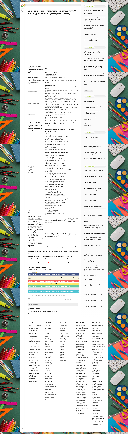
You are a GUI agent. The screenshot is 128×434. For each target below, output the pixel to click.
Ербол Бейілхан (80, 407)
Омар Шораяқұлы (97, 359)
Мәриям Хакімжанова (98, 344)
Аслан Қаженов (80, 338)
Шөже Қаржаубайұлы (98, 418)
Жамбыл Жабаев (80, 370)
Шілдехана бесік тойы (66, 335)
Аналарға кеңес (33, 381)
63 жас (62, 354)
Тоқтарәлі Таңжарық (97, 386)
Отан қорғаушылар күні (51, 356)
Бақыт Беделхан (80, 351)
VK (34, 269)
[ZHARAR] (22, 4)
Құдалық (62, 328)
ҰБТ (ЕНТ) (31, 368)
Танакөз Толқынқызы (97, 381)
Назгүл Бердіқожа (97, 352)
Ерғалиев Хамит (80, 411)
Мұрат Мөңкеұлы (96, 336)
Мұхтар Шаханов (96, 351)
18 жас (62, 343)
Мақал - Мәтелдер (33, 333)
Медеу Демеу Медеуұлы (98, 346)
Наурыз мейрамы (49, 340)
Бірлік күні (47, 348)
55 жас (62, 351)
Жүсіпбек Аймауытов (81, 384)
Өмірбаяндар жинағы (34, 346)
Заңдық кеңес (32, 375)
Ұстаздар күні (48, 375)
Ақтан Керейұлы (80, 330)
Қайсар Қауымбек (81, 399)
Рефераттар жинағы (34, 340)
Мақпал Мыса (95, 332)
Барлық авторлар (88, 90)
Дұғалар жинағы (33, 362)
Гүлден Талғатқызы (95, 160)
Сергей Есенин (96, 376)
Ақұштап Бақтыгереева (82, 328)
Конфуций (88, 54)
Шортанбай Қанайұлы (98, 416)
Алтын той (63, 340)
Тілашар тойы (64, 333)
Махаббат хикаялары (34, 365)
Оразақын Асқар (96, 365)
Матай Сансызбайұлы (98, 333)
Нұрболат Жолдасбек (97, 357)
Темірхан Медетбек (97, 384)
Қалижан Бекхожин (81, 400)
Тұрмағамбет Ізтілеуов (98, 389)
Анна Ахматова (80, 344)
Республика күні (49, 380)
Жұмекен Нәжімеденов (82, 383)
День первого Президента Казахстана (48, 389)
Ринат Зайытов (96, 367)
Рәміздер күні (48, 364)
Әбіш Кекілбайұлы (81, 348)
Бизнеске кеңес (33, 372)
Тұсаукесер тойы (64, 336)
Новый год (47, 327)
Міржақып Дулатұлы (97, 349)
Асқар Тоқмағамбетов (82, 340)
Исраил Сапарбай (81, 389)
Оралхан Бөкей (96, 364)
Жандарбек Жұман (81, 375)
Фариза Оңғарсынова (98, 419)
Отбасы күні (48, 370)
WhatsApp (39, 269)
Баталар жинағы (33, 357)
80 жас (62, 357)
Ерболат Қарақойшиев (82, 408)
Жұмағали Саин (80, 381)
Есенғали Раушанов (81, 405)
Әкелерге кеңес (33, 380)
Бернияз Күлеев (80, 360)
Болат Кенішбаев (80, 365)
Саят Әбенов (95, 373)
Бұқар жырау (79, 367)
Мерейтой (63, 330)
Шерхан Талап (96, 413)
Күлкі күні (47, 343)
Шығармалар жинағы (34, 349)
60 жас (62, 352)
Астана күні (47, 365)
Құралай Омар (80, 403)
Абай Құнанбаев (80, 325)
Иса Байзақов (80, 386)
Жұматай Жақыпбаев (81, 380)
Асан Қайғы (79, 336)
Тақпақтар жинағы (34, 328)
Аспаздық (31, 354)
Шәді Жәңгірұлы (96, 407)
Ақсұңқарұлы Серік (81, 335)
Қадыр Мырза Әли (81, 397)
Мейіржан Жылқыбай (91, 137)
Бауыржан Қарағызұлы (82, 357)
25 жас (62, 344)
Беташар (62, 338)
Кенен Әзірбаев (80, 391)
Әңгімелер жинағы (34, 356)
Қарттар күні (48, 373)
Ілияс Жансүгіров (96, 424)
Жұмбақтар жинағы (34, 335)
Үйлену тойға (63, 325)
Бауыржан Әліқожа (81, 356)
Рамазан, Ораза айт (50, 397)
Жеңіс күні (47, 357)
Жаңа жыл (47, 325)
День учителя (48, 376)
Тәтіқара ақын (96, 383)
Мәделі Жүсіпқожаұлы (98, 335)
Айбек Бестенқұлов (81, 343)
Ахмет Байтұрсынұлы (91, 34)
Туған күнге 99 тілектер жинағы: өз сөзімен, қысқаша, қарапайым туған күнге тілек (50, 310)
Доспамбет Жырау (81, 368)
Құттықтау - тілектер (34, 364)
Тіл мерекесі (48, 372)
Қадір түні (63, 360)
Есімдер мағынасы (33, 360)
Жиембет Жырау (80, 378)
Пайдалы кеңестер (33, 370)
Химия (63, 295)
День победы (48, 359)
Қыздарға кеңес (33, 378)
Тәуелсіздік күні (49, 392)
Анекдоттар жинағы (34, 352)
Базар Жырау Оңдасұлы (82, 359)
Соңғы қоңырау (49, 360)
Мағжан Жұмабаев (97, 327)
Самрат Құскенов (90, 107)
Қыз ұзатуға (63, 327)
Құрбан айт (48, 399)
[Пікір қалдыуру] (22, 10)
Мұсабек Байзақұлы (97, 338)
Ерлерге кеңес (32, 376)
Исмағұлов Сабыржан (82, 388)
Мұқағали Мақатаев (97, 348)
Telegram (45, 269)
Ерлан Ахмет (79, 410)
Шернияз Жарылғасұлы (98, 415)
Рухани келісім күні (50, 378)
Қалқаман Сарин (80, 396)
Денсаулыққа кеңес (34, 373)
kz (30, 295)
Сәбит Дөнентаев (96, 375)
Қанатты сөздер (33, 367)
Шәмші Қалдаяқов (97, 411)
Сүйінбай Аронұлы (97, 372)
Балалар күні (48, 362)
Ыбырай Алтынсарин (97, 421)
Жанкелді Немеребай (82, 376)
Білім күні (47, 368)
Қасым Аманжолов (81, 402)
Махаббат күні (48, 346)
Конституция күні (49, 367)
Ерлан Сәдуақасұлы (81, 413)
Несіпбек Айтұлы (96, 354)
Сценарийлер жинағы (34, 341)
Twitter (50, 269)
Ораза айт (63, 359)
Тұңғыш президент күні (51, 386)
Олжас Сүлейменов (97, 360)
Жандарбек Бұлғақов (81, 373)
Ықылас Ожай (95, 423)
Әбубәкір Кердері (81, 346)
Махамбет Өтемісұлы (97, 325)
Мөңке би (94, 343)
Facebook (30, 269)
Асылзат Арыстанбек (81, 341)
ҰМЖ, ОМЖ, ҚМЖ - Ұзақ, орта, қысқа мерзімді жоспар (46, 295)
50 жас (62, 349)
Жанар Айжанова (80, 372)
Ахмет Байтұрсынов (81, 327)
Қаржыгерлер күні (49, 384)
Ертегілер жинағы (33, 359)
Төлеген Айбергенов (97, 388)
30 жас (62, 346)
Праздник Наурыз (49, 341)
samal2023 (70, 299)
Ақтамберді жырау (81, 333)
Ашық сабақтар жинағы (35, 325)
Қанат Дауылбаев (81, 394)
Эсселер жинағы (33, 351)
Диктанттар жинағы (34, 327)
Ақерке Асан (79, 332)
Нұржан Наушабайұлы (98, 356)
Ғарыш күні (47, 344)
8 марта (47, 338)
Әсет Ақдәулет (80, 349)
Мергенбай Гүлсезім (91, 154)
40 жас (62, 348)
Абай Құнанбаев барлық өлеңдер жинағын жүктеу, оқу (42, 311)
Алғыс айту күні (49, 335)
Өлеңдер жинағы (33, 348)
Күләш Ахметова (80, 392)
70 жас (62, 356)
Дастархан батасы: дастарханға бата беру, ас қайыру (42, 313)
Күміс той (62, 341)
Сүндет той (63, 332)
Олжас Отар (95, 362)
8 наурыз (47, 336)
